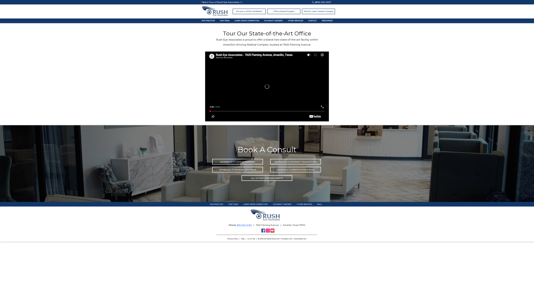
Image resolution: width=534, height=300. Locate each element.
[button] (208, 21)
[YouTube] (272, 230)
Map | (244, 239)
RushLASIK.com (300, 239)
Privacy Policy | (234, 239)
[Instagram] (268, 230)
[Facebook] (263, 230)
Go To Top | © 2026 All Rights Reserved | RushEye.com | (270, 239)
